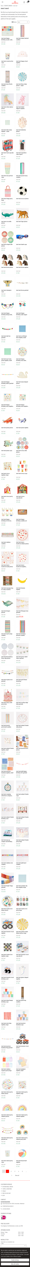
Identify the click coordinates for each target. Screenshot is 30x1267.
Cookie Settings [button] (15, 1260)
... (26, 1171)
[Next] (11, 1175)
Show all (17, 1175)
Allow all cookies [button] (15, 1264)
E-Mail (2, 1243)
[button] (2, 2)
